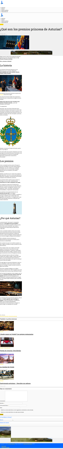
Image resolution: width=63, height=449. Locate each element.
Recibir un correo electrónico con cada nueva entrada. (12, 412)
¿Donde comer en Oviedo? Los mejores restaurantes (16, 334)
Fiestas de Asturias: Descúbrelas (10, 351)
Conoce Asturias (11, 444)
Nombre (2, 403)
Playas (2, 9)
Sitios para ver (4, 11)
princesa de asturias (12, 316)
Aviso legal (3, 446)
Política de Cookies (5, 447)
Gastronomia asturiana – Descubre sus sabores (15, 383)
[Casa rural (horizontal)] (31, 441)
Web (1, 407)
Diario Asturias (4, 34)
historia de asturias (4, 316)
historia (1, 94)
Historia (3, 7)
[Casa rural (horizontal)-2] (31, 54)
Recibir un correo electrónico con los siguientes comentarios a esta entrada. (17, 410)
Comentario (2, 401)
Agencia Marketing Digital (5, 425)
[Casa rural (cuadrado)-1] (5, 437)
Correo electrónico (4, 405)
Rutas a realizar (4, 10)
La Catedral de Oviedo (7, 367)
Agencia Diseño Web (27, 444)
